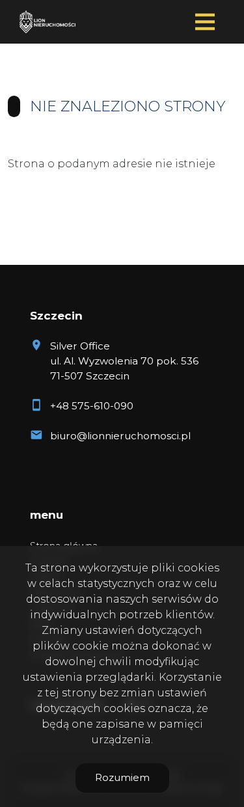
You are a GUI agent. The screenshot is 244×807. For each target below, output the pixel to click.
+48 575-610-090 (91, 406)
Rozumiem (122, 777)
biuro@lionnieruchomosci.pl (120, 436)
